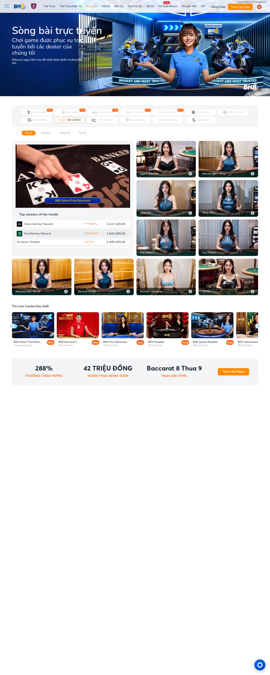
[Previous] (12, 326)
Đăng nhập (218, 7)
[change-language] (260, 7)
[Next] (257, 326)
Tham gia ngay (240, 7)
